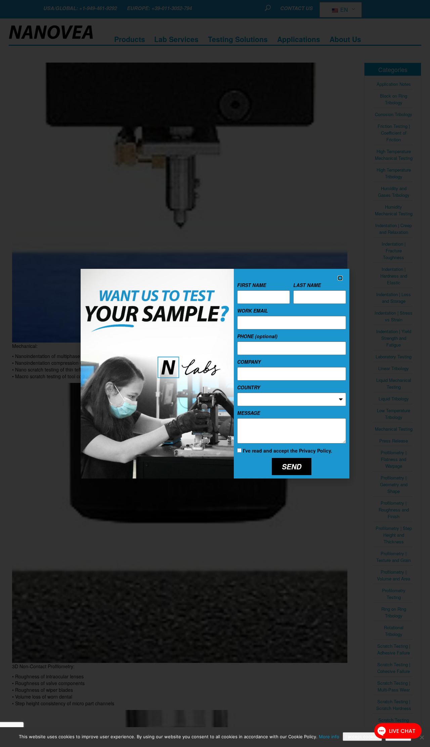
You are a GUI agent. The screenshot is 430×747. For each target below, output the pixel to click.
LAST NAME (307, 285)
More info (329, 736)
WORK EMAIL (252, 310)
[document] (215, 373)
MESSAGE (248, 413)
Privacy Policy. (315, 450)
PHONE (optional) (257, 336)
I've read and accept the (287, 450)
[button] (340, 278)
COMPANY (249, 361)
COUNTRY (248, 387)
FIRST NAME (251, 285)
